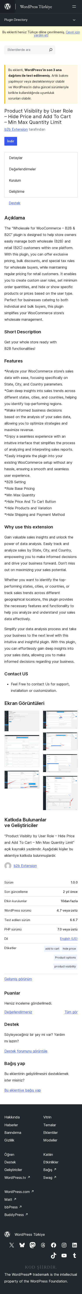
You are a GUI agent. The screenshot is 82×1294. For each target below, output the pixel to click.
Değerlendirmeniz (18, 1012)
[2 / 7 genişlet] (33, 741)
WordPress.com (19, 1191)
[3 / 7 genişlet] (33, 776)
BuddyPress (16, 1215)
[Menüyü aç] (75, 6)
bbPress (13, 1207)
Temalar (49, 1125)
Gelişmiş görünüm (18, 979)
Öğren (9, 1154)
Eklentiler (50, 1132)
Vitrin (47, 1117)
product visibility (65, 966)
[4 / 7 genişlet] (72, 716)
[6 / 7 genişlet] (72, 760)
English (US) (69, 938)
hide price (69, 948)
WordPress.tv (17, 1177)
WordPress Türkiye (30, 1234)
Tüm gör (71, 1012)
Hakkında (12, 1117)
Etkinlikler (50, 1162)
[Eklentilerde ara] (50, 49)
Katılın (48, 1154)
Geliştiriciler (13, 1170)
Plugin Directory (16, 20)
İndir (10, 141)
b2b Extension (16, 129)
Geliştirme (16, 191)
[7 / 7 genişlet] (72, 781)
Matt (10, 1199)
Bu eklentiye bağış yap (22, 1090)
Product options (65, 957)
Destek (14, 203)
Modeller (50, 1140)
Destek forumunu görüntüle (25, 1051)
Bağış (50, 1170)
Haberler (11, 1125)
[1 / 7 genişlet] (33, 716)
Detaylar (16, 158)
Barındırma (12, 1132)
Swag (50, 1177)
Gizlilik (9, 1140)
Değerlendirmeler (22, 169)
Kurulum (15, 180)
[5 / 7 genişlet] (72, 738)
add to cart (52, 948)
